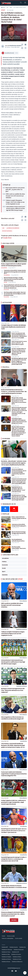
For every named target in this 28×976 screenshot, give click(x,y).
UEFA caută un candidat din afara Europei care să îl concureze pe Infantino (15, 195)
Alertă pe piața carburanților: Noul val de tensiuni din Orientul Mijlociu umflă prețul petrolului (15, 293)
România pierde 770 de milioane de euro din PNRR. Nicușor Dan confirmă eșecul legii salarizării (19, 498)
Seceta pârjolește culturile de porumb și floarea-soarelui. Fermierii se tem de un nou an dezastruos (15, 286)
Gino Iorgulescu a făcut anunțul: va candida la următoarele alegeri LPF (12, 718)
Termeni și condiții (11, 936)
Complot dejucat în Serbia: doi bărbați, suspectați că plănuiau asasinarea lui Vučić (13, 327)
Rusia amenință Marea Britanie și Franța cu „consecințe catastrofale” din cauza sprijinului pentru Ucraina (14, 391)
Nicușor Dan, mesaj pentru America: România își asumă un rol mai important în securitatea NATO (19, 401)
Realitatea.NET (5, 947)
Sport (11, 7)
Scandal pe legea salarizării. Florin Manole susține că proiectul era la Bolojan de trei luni (19, 421)
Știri (7, 7)
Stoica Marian (23, 601)
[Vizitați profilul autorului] (2, 46)
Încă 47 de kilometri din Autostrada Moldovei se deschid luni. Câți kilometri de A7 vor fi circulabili (19, 335)
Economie (6, 289)
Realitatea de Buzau (6, 961)
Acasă (4, 7)
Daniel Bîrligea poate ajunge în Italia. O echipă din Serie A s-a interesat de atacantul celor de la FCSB (13, 859)
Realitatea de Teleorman (7, 949)
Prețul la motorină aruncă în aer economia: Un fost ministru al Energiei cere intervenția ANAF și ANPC (19, 481)
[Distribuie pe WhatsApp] (22, 48)
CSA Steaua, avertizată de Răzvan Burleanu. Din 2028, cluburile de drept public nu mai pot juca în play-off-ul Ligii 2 (13, 746)
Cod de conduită (18, 938)
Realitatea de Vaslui (17, 959)
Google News (7, 238)
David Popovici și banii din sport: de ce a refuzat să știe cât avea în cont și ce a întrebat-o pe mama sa (13, 830)
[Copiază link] (22, 44)
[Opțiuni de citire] (25, 972)
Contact (3, 936)
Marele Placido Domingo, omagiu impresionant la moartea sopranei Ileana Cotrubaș (14, 279)
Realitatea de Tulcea (6, 952)
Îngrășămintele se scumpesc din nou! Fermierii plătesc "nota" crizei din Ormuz (18, 489)
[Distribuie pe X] (25, 48)
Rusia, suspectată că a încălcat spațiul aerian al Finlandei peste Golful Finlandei (13, 265)
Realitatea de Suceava (16, 954)
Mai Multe (14, 920)
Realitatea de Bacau (16, 45)
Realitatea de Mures (17, 956)
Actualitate (4, 267)
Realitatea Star (22, 947)
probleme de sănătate (13, 228)
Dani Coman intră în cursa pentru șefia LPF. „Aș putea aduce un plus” (15, 189)
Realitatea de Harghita (6, 956)
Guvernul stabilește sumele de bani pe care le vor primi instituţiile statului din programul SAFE (19, 472)
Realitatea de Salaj (6, 954)
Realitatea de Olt (15, 952)
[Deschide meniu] (25, 3)
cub (3, 228)
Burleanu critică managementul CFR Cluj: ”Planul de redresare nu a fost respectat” (12, 690)
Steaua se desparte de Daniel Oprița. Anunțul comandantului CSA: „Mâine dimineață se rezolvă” (13, 914)
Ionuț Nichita (23, 741)
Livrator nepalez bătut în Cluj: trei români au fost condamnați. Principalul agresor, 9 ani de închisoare (19, 351)
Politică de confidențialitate (7, 938)
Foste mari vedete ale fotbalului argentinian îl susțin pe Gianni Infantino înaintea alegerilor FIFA (14, 773)
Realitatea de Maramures (17, 961)
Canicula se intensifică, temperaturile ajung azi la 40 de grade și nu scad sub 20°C (15, 272)
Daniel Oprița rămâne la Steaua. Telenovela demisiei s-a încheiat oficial (14, 886)
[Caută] (20, 3)
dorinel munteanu (7, 231)
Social (5, 282)
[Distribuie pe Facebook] (25, 44)
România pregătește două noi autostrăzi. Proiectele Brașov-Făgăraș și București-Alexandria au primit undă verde (19, 361)
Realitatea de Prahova (6, 959)
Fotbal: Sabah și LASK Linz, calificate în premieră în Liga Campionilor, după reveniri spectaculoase (13, 802)
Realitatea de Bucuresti (19, 949)
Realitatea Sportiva (14, 947)
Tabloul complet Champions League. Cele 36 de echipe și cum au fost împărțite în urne (15, 202)
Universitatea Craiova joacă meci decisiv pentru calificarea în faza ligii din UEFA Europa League (15, 208)
